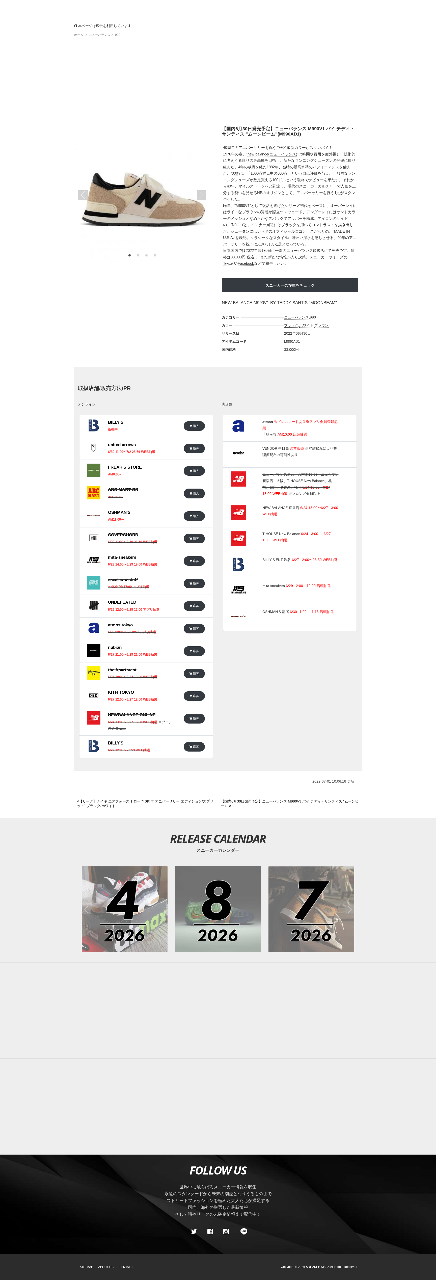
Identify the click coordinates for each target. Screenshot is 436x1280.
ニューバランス (296, 317)
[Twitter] (194, 1231)
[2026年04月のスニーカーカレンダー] (125, 909)
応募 (195, 448)
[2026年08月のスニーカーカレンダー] (218, 909)
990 (235, 173)
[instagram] (226, 1231)
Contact (126, 1267)
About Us (106, 1267)
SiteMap (86, 1267)
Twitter (228, 263)
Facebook (246, 263)
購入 (195, 426)
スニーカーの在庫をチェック (290, 285)
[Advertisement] (218, 83)
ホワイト (306, 325)
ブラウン (321, 325)
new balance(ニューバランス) (272, 154)
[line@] (242, 1231)
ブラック (291, 325)
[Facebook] (210, 1231)
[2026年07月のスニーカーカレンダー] (311, 909)
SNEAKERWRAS (318, 1267)
